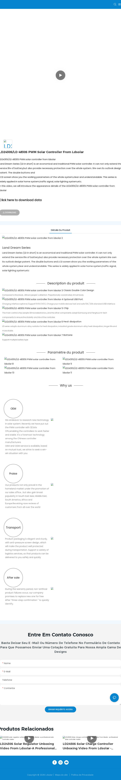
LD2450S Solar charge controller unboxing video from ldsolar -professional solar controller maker (90, 746)
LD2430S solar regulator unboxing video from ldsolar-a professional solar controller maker (27, 746)
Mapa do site (61, 775)
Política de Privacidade (82, 775)
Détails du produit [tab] (60, 230)
